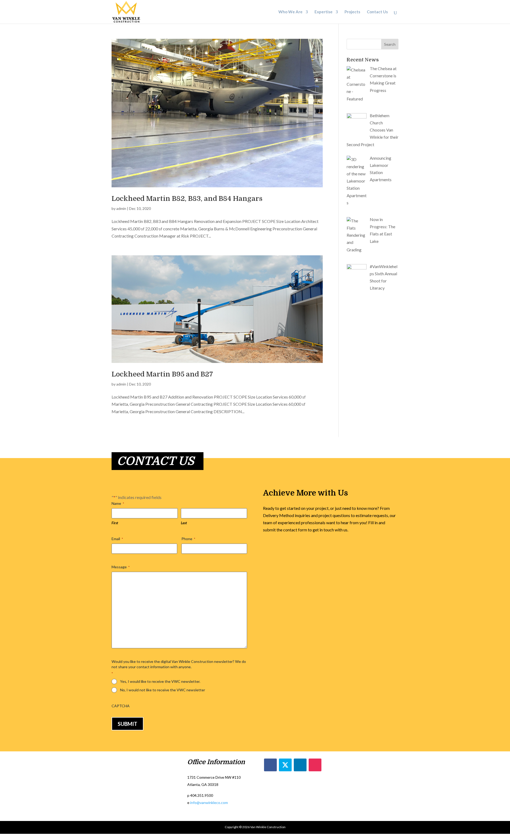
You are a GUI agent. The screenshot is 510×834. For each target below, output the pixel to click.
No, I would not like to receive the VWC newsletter (162, 690)
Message (121, 567)
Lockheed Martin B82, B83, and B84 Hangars (187, 198)
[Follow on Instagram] (315, 765)
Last (184, 523)
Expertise (323, 12)
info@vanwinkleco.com (209, 802)
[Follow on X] (285, 765)
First (115, 523)
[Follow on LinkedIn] (300, 765)
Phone (188, 538)
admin (121, 208)
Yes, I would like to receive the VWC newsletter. (160, 681)
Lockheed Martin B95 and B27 (162, 374)
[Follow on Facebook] (270, 765)
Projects (352, 12)
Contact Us (377, 12)
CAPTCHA (121, 706)
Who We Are (290, 12)
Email (117, 538)
